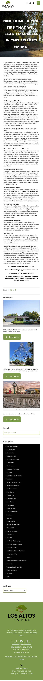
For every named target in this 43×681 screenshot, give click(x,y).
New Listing (10, 534)
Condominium (11, 466)
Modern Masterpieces (13, 524)
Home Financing (11, 498)
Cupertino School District (14, 476)
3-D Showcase (11, 449)
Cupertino (9, 472)
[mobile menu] (38, 3)
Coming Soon (10, 462)
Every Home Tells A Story (14, 482)
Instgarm (21, 624)
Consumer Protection (13, 469)
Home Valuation (11, 508)
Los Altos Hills (11, 521)
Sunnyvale (9, 564)
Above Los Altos (11, 456)
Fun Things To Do (12, 489)
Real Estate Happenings (13, 541)
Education (9, 479)
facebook (15, 624)
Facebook (27, 3)
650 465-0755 (26, 671)
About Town (10, 453)
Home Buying (10, 495)
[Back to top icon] (39, 677)
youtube (26, 624)
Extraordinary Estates (13, 485)
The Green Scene (11, 570)
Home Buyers (10, 492)
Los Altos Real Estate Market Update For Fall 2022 (19, 414)
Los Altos (9, 518)
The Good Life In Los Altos (14, 567)
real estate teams (12, 547)
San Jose (9, 557)
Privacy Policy (10, 656)
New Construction (12, 531)
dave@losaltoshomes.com (21, 674)
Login (15, 633)
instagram (31, 3)
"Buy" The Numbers (12, 446)
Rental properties (12, 554)
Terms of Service (23, 656)
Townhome (10, 573)
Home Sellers (10, 502)
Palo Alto (9, 537)
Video (8, 577)
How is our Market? (12, 511)
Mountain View (11, 528)
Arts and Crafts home (13, 459)
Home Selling (10, 505)
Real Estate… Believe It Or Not (15, 551)
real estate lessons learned (14, 544)
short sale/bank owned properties (16, 560)
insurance (9, 515)
